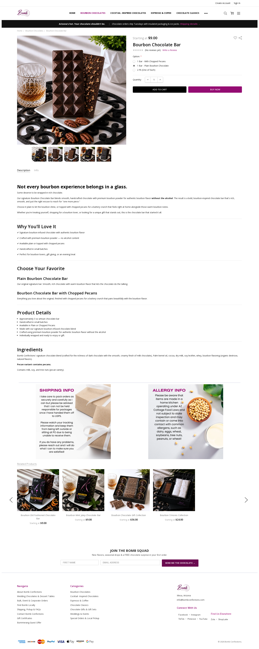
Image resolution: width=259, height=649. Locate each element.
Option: (137, 56)
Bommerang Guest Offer (29, 622)
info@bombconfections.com (190, 599)
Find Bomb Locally (26, 605)
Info (36, 170)
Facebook (183, 615)
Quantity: (137, 79)
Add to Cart (38, 498)
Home (72, 13)
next (246, 499)
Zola (213, 619)
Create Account (222, 3)
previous (11, 499)
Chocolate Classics (187, 13)
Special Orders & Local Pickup (84, 618)
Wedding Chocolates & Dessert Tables (36, 596)
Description (23, 170)
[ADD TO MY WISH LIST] (54, 479)
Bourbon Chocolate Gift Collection (128, 515)
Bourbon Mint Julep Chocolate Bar (83, 515)
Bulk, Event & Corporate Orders (32, 600)
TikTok (181, 619)
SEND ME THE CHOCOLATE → (180, 563)
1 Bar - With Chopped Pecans (151, 61)
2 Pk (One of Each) (146, 69)
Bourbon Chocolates (92, 13)
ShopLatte (223, 619)
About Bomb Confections (29, 591)
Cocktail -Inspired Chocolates (128, 13)
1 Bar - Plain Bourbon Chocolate (153, 65)
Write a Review (169, 50)
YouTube (203, 619)
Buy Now (38, 504)
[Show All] (206, 13)
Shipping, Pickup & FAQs (29, 609)
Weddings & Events (79, 613)
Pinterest (192, 619)
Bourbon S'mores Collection (174, 515)
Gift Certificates (24, 618)
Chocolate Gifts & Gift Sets (83, 609)
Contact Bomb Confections (30, 613)
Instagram (196, 615)
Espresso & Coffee (161, 13)
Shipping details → (190, 23)
